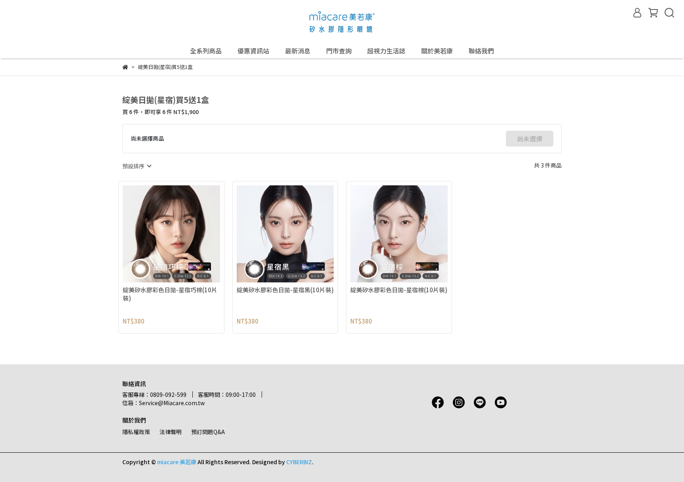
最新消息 (297, 50)
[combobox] (136, 166)
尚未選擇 (529, 138)
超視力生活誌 (386, 50)
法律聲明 (171, 432)
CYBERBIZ (299, 462)
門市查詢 (339, 50)
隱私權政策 (136, 432)
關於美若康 (437, 50)
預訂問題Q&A (208, 432)
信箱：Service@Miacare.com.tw (163, 403)
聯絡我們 (481, 50)
